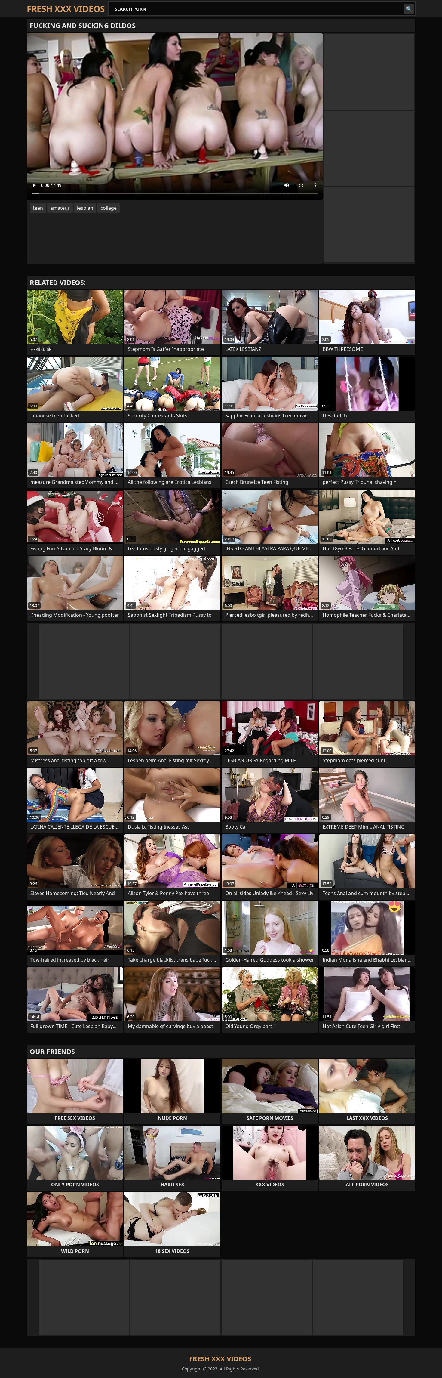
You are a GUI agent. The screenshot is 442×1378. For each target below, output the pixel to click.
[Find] (409, 9)
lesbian (85, 208)
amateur (60, 208)
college (108, 208)
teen (38, 208)
